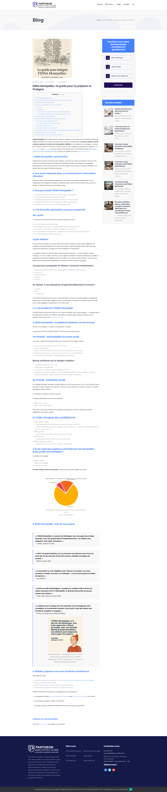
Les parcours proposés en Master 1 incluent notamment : (54, 111)
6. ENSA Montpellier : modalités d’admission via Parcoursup (50, 118)
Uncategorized (63, 82)
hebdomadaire (63, 696)
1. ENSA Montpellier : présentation (43, 98)
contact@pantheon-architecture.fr (114, 753)
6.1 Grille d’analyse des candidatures (46, 128)
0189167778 (108, 751)
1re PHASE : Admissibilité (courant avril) (46, 121)
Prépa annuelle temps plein (73, 751)
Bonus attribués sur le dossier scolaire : (49, 123)
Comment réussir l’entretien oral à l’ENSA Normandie (123, 184)
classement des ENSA (57, 317)
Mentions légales (108, 761)
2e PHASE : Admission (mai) (43, 125)
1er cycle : (38, 107)
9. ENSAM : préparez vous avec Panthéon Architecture (48, 135)
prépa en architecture (84, 151)
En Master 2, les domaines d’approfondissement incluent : (54, 114)
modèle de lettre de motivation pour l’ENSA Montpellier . (79, 680)
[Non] (165, 789)
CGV (128, 761)
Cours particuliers (71, 760)
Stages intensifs (88, 756)
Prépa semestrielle (71, 756)
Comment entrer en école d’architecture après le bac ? (122, 129)
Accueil (98, 20)
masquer (61, 94)
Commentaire (51, 82)
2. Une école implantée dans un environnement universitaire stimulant (53, 100)
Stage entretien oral (89, 760)
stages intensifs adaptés (79, 696)
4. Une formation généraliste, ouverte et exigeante (48, 105)
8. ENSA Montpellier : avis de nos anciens (45, 132)
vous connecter (43, 724)
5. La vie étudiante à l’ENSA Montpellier (44, 116)
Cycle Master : (40, 109)
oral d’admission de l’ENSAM (47, 685)
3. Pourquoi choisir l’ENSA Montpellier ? (44, 102)
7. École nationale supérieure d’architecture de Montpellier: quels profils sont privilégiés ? (58, 130)
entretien (47, 149)
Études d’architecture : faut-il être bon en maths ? (123, 111)
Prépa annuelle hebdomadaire (92, 751)
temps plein (54, 696)
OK (131, 789)
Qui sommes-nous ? (120, 761)
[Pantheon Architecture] (44, 5)
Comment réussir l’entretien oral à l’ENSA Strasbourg (123, 146)
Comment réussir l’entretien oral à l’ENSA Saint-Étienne (123, 164)
